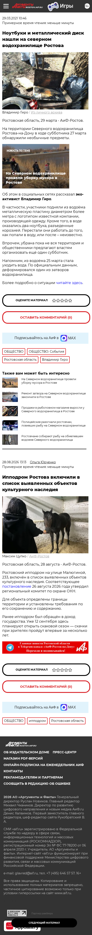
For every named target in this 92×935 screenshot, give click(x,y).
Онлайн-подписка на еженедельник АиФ (44, 765)
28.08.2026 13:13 (14, 462)
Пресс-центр (64, 752)
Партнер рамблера (42, 913)
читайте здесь (69, 283)
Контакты (13, 771)
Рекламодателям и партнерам (33, 777)
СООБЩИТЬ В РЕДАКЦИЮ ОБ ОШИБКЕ (37, 784)
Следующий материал (44, 922)
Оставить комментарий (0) (46, 317)
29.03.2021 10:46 (14, 18)
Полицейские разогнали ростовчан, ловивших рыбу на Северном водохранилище (53, 423)
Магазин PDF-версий (23, 758)
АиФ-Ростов (39, 556)
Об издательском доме (26, 752)
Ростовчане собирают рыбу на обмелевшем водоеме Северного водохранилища (52, 438)
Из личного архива (46, 112)
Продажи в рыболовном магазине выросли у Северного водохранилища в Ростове (52, 409)
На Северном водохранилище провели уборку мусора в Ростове (48, 380)
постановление (16, 586)
